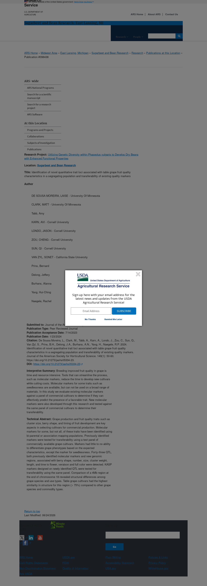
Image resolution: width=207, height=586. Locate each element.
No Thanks (90, 319)
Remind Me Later (113, 319)
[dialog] (103, 298)
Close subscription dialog (138, 274)
